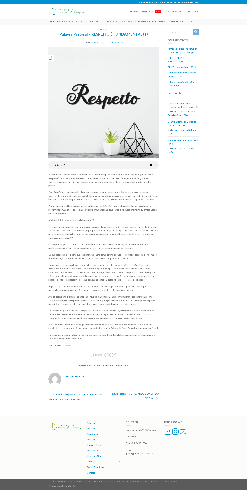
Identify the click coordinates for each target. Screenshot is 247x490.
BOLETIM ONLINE (131, 11)
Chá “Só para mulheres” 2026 (182, 67)
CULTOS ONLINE (192, 11)
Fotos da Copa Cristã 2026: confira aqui (181, 83)
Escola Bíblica (108, 21)
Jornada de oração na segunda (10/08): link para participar (182, 50)
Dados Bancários (176, 21)
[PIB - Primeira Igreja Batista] (69, 11)
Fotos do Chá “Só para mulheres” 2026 (178, 60)
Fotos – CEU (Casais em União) (181, 150)
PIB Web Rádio (148, 11)
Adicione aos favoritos (119, 365)
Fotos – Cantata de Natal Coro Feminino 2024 (181, 113)
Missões (94, 21)
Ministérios (126, 21)
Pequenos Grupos (143, 21)
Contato (192, 21)
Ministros (67, 21)
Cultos (159, 21)
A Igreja (54, 21)
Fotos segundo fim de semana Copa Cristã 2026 (182, 74)
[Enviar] (196, 32)
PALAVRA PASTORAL (174, 11)
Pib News (104, 30)
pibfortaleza (117, 43)
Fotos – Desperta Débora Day (182, 131)
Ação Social (81, 21)
